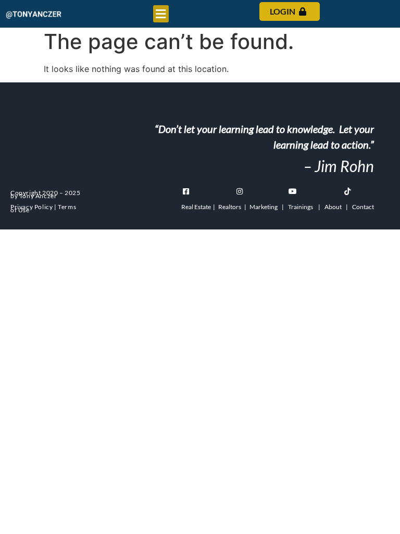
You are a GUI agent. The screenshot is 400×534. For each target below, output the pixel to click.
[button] (161, 13)
